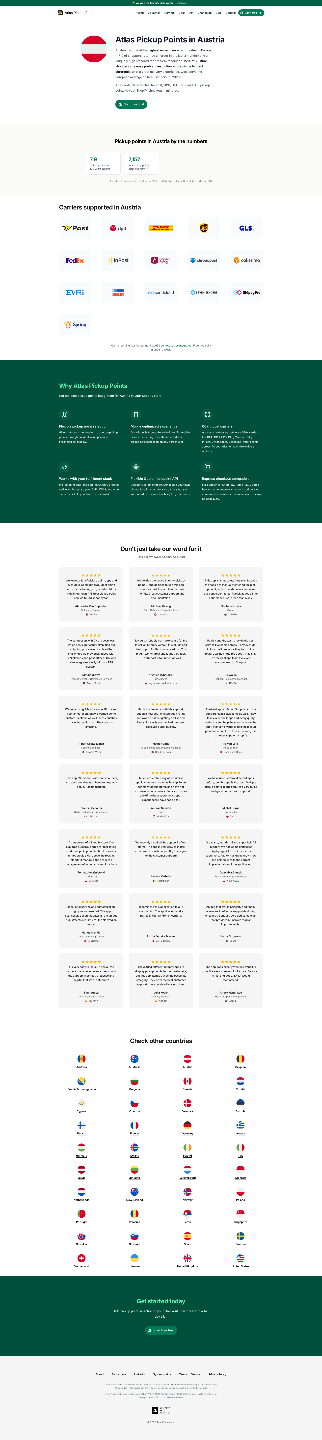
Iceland (134, 1155)
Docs (182, 12)
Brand (100, 1374)
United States (240, 1266)
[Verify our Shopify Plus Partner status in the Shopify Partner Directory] (161, 1410)
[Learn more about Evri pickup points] (75, 292)
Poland (240, 1200)
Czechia (134, 1111)
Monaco (240, 1177)
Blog (219, 12)
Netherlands (81, 1200)
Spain (187, 1244)
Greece (240, 1133)
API (191, 12)
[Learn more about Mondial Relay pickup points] (161, 260)
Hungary (81, 1155)
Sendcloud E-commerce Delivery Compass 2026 (133, 181)
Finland (81, 1133)
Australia (134, 1067)
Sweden (240, 1244)
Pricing (139, 12)
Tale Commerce (165, 1422)
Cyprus (81, 1111)
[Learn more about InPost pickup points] (118, 260)
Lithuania (135, 1177)
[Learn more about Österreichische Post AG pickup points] (75, 228)
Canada (188, 1089)
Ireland (187, 1155)
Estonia (240, 1111)
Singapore (240, 1222)
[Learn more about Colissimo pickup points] (246, 260)
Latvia (81, 1177)
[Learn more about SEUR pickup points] (118, 292)
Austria (187, 1067)
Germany (187, 1133)
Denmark (187, 1111)
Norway (188, 1200)
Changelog (205, 12)
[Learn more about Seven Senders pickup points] (204, 292)
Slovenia (134, 1244)
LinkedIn (139, 1374)
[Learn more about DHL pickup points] (161, 228)
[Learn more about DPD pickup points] (118, 228)
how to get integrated (178, 345)
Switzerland (81, 1266)
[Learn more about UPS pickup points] (204, 228)
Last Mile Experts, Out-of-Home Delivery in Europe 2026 (185, 181)
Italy (240, 1155)
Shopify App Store (173, 556)
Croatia (240, 1089)
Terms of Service (189, 1374)
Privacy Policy (217, 1374)
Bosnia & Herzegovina (81, 1089)
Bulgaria (134, 1089)
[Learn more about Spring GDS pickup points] (75, 325)
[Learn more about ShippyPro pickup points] (246, 292)
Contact (231, 12)
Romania (134, 1222)
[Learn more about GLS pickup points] (246, 228)
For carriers (119, 1374)
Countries (154, 12)
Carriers (169, 12)
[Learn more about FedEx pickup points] (75, 260)
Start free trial (253, 12)
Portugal (81, 1222)
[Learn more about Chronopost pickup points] (204, 260)
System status (162, 1374)
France (134, 1133)
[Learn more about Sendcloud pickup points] (161, 292)
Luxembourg (187, 1177)
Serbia (187, 1222)
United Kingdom (187, 1266)
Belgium (240, 1067)
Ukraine (135, 1266)
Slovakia (81, 1244)
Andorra (81, 1067)
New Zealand (134, 1200)
